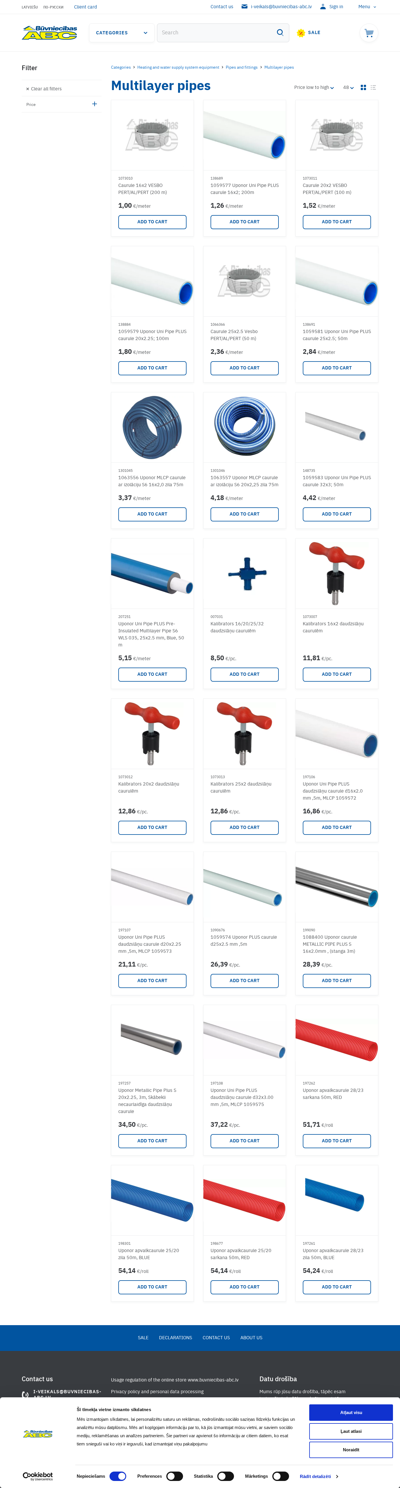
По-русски (53, 7)
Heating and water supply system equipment (178, 67)
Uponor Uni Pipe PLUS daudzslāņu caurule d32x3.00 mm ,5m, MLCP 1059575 (242, 1097)
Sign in (336, 7)
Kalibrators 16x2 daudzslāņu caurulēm (333, 628)
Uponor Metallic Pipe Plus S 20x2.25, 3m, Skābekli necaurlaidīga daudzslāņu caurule (147, 1101)
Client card (85, 7)
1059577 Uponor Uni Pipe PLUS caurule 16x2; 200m (245, 189)
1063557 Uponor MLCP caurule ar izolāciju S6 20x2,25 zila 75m (244, 481)
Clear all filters (46, 89)
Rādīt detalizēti (315, 1476)
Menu (364, 7)
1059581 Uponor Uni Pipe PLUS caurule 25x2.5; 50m (337, 335)
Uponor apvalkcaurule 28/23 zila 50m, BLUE (333, 1254)
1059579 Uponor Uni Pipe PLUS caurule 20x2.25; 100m (152, 335)
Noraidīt (351, 1449)
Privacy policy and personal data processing (157, 1392)
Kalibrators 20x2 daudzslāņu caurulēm (148, 788)
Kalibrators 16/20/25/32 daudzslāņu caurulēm (237, 628)
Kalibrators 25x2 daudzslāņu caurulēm (241, 788)
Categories (112, 33)
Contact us (222, 7)
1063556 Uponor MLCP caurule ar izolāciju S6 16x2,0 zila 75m (152, 481)
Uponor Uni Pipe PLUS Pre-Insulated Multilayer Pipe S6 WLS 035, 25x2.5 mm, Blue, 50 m (151, 635)
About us (251, 1338)
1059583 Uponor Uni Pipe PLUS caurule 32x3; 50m (337, 481)
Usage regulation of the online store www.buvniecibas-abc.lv (175, 1380)
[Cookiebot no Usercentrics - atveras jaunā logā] (38, 1476)
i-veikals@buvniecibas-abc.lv (281, 7)
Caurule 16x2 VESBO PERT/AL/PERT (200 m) (142, 189)
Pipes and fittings (242, 67)
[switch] (174, 1476)
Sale (314, 33)
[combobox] (223, 32)
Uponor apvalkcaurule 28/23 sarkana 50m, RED (333, 1094)
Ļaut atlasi (351, 1431)
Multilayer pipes (279, 67)
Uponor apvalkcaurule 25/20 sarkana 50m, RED (241, 1254)
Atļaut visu (351, 1412)
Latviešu (30, 7)
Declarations (175, 1338)
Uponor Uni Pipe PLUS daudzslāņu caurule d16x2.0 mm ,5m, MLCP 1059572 (333, 791)
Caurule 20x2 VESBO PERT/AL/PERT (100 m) (327, 189)
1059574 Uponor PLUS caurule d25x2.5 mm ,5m (244, 941)
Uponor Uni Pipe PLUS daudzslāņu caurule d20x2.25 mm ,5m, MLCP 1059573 (149, 944)
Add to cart (152, 222)
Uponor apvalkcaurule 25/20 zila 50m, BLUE (148, 1254)
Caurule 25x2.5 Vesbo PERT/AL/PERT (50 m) (234, 335)
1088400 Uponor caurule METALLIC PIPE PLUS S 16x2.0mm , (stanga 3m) (330, 944)
